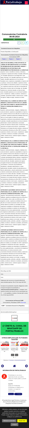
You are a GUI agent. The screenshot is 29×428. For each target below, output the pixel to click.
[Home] (14, 366)
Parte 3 (18, 59)
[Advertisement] (14, 19)
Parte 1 (4, 59)
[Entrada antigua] (26, 366)
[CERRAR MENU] (26, 2)
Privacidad (5, 400)
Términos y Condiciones (20, 400)
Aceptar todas (22, 420)
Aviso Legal (11, 400)
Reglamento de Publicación (19, 401)
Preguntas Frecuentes (11, 403)
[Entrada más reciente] (2, 366)
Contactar (19, 403)
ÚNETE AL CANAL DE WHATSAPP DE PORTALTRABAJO (15, 328)
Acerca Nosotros (7, 401)
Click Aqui (23, 302)
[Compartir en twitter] (26, 42)
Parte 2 (11, 59)
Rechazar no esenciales (9, 420)
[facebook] (19, 42)
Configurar (14, 424)
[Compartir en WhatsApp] (22, 42)
